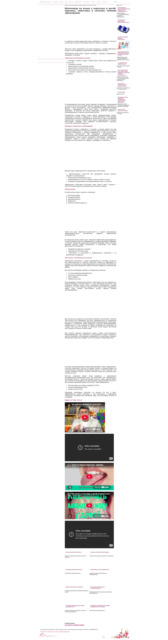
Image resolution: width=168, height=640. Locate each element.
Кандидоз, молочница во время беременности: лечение (100, 606)
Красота (55, 1)
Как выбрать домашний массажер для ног (123, 21)
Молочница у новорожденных (99, 569)
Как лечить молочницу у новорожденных (97, 587)
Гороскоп (86, 1)
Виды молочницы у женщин (74, 587)
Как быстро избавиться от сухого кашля (122, 85)
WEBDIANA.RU (94, 629)
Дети (61, 1)
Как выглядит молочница (73, 552)
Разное (104, 1)
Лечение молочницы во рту (74, 569)
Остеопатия (121, 92)
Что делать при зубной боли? (122, 63)
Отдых (93, 1)
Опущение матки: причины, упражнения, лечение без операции (123, 100)
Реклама (43, 631)
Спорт (99, 1)
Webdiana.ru (45, 1)
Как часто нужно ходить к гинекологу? (123, 38)
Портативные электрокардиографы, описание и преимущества (124, 9)
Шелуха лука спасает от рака (123, 110)
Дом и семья (69, 1)
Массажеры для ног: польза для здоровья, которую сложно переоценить (124, 73)
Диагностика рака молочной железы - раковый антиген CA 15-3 (124, 53)
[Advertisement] (51, 31)
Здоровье (78, 1)
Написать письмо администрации (58, 631)
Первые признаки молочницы (99, 552)
